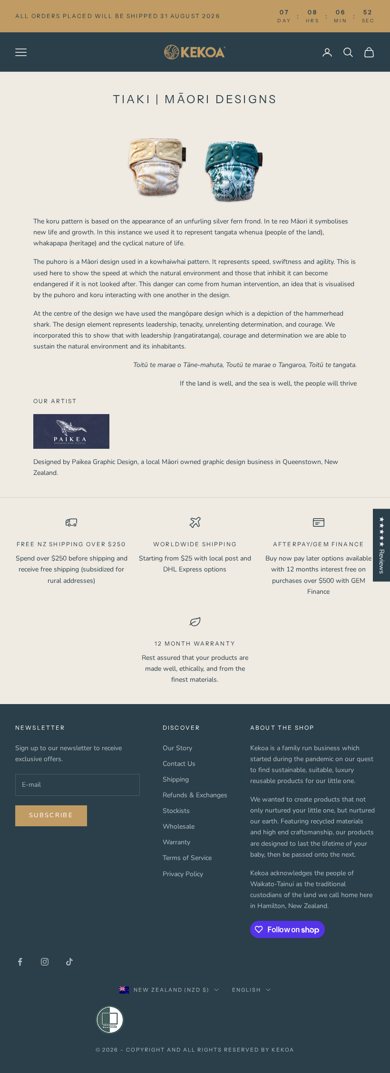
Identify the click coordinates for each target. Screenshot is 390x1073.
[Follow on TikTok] (69, 962)
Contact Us (179, 763)
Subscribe (51, 815)
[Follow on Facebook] (20, 962)
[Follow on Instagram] (44, 962)
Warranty (176, 842)
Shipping (176, 779)
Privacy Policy (183, 874)
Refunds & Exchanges (195, 795)
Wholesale (179, 826)
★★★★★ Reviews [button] (381, 545)
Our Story (177, 748)
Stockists (176, 810)
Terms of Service (187, 857)
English (246, 989)
